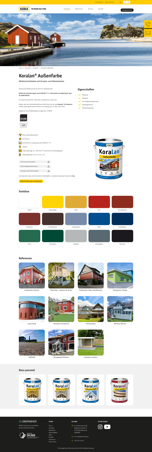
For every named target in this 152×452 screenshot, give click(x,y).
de (125, 2)
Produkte (27, 68)
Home (20, 68)
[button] (67, 8)
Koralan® (35, 68)
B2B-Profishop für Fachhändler (31, 181)
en (128, 2)
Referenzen (79, 9)
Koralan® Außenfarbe (47, 68)
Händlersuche (127, 10)
